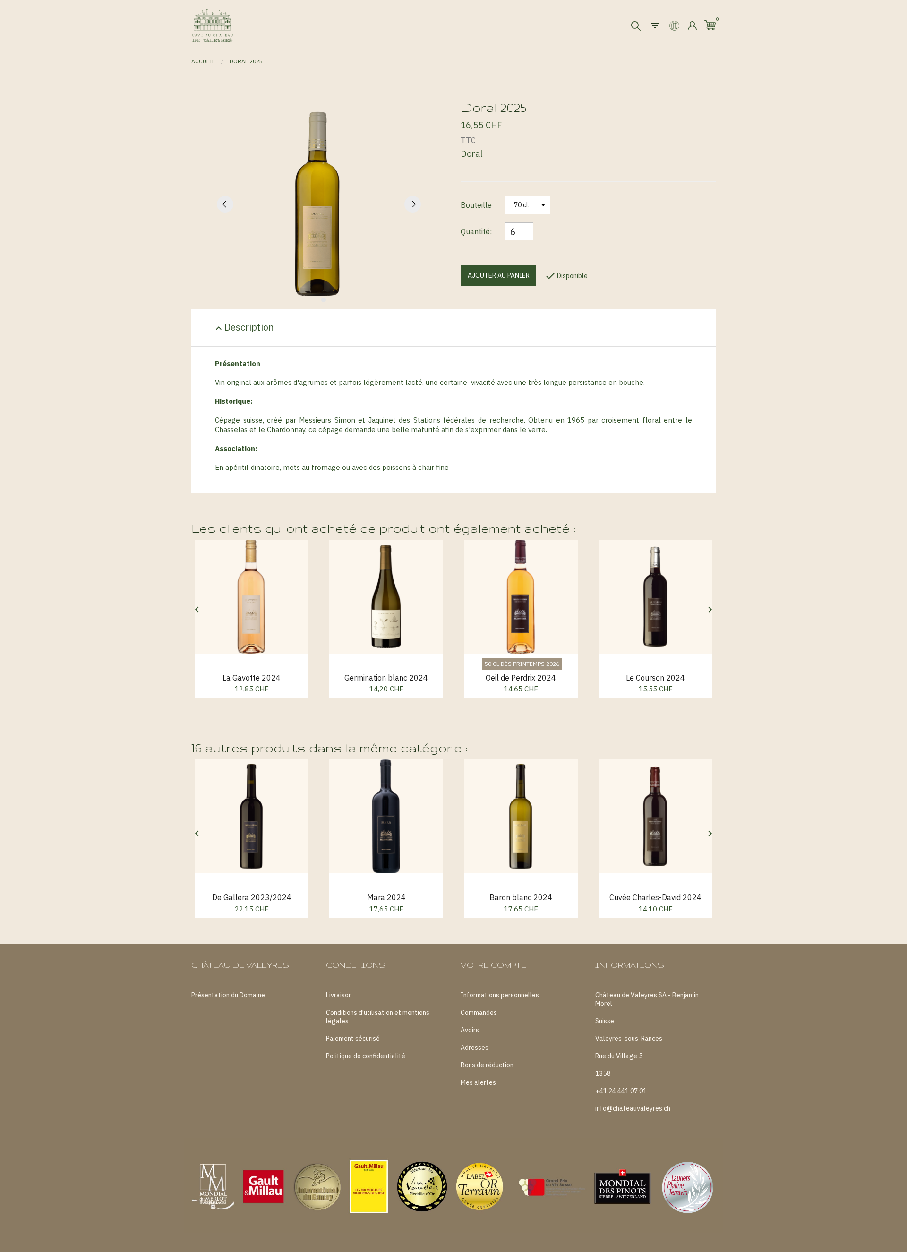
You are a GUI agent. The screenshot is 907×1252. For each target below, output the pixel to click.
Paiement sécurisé (353, 1038)
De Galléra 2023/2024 (251, 897)
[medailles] (453, 1184)
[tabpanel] (319, 204)
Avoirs (470, 1030)
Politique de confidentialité (365, 1056)
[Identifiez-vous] (692, 25)
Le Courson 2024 (655, 677)
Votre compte (493, 965)
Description (243, 327)
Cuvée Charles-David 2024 (655, 897)
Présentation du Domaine (228, 995)
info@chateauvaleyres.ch (632, 1108)
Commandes (479, 1012)
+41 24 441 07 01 (621, 1091)
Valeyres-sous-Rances (628, 1038)
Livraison (339, 995)
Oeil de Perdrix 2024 (521, 677)
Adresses (474, 1047)
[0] (710, 25)
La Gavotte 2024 (251, 677)
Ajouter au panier (499, 275)
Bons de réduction (487, 1065)
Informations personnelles (500, 995)
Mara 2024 (386, 897)
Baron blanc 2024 (520, 897)
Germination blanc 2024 (386, 677)
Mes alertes (478, 1082)
